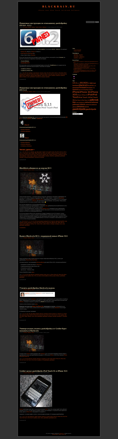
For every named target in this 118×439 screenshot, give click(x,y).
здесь (33, 272)
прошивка (47, 76)
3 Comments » (23, 227)
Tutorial (36, 27)
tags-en (60, 434)
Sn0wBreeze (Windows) (26, 146)
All (23, 27)
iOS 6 (50, 72)
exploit (36, 416)
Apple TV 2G (45, 151)
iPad (60, 72)
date (63, 434)
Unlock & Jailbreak (42, 27)
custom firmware (36, 72)
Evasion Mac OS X (25, 62)
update (44, 223)
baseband (30, 72)
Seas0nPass (55, 154)
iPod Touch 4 (57, 74)
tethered (32, 75)
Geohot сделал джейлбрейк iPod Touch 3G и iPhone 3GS (43, 371)
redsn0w (50, 154)
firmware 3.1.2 (60, 313)
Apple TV (41, 151)
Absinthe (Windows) (25, 129)
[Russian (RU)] (74, 76)
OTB (35, 275)
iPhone (24, 74)
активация (52, 223)
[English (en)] (74, 78)
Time (35, 223)
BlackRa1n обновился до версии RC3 (35, 168)
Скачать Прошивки (77, 49)
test (63, 222)
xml (65, 434)
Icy (49, 274)
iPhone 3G (29, 74)
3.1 (29, 221)
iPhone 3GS (23, 51)
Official (59, 222)
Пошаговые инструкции (40, 76)
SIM (61, 222)
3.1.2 (32, 221)
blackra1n (53, 221)
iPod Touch (30, 53)
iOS (47, 72)
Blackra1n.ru (61, 433)
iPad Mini (33, 55)
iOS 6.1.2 (57, 72)
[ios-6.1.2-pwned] (40, 47)
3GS (25, 72)
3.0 (23, 416)
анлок (28, 76)
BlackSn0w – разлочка (78, 54)
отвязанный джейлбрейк (29, 157)
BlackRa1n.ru (59, 6)
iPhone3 (57, 153)
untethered (58, 75)
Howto (45, 72)
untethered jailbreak (42, 155)
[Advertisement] (59, 16)
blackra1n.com (45, 208)
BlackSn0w (61, 198)
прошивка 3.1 (59, 316)
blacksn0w (58, 221)
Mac (24, 75)
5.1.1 (29, 151)
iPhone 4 (38, 74)
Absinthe (32, 151)
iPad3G (33, 153)
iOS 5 (58, 151)
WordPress (52, 155)
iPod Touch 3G (28, 154)
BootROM (62, 221)
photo (39, 417)
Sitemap (53, 434)
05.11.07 (26, 221)
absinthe (29, 118)
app (35, 151)
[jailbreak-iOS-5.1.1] (40, 115)
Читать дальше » (27, 150)
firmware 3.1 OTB (45, 358)
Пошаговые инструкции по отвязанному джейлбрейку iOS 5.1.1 (86, 63)
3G (23, 72)
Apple (38, 151)
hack (37, 222)
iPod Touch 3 (22, 154)
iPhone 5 (46, 74)
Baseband (57, 307)
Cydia (26, 27)
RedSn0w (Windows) (25, 131)
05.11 (23, 221)
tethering (34, 200)
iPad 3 (65, 72)
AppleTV (50, 151)
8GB (29, 274)
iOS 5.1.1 (21, 153)
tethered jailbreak (37, 75)
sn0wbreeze (27, 75)
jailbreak (21, 75)
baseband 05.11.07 (47, 221)
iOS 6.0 (53, 72)
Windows (25, 76)
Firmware (29, 27)
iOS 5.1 (65, 151)
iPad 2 (62, 72)
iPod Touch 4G (24, 53)
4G (27, 72)
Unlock (46, 75)
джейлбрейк (32, 76)
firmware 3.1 (30, 222)
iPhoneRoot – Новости (78, 55)
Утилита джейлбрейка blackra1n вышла (37, 288)
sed (37, 275)
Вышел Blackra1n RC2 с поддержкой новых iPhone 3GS (44, 236)
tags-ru (57, 434)
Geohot (34, 222)
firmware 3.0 (44, 416)
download (21, 222)
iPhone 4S (33, 51)
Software (33, 27)
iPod (49, 74)
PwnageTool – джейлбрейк (79, 56)
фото (55, 417)
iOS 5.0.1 (61, 151)
